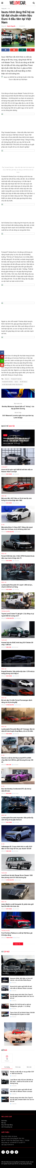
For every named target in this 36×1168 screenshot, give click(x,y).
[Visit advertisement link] (18, 393)
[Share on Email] (14, 49)
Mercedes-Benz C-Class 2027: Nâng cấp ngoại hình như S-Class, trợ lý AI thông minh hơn (17, 528)
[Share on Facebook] (5, 49)
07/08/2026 (16, 676)
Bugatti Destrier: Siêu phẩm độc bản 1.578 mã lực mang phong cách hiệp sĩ (18, 672)
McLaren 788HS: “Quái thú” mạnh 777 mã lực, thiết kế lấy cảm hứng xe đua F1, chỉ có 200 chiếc (17, 1049)
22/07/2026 (17, 937)
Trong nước (5, 611)
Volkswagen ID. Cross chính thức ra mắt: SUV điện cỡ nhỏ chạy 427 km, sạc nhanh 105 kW (16, 847)
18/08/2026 (18, 531)
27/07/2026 (16, 822)
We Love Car (9, 1024)
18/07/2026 (15, 995)
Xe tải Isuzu (23, 381)
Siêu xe (3, 495)
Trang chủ (3, 8)
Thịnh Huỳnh (9, 937)
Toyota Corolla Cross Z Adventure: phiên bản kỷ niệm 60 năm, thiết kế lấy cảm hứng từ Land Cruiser (17, 1137)
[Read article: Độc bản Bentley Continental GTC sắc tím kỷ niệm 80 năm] (18, 776)
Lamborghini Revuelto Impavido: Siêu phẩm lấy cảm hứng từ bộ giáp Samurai (17, 819)
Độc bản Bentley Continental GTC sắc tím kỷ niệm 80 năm (16, 790)
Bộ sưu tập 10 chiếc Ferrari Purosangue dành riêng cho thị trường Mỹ (16, 701)
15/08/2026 (16, 589)
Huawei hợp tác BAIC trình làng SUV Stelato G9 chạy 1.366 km (17, 643)
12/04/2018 (22, 26)
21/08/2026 (16, 474)
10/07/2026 (17, 1081)
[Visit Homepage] (18, 3)
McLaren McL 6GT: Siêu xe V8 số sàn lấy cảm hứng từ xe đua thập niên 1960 (16, 499)
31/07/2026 (15, 764)
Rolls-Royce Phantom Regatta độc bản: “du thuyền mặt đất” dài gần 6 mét (16, 1107)
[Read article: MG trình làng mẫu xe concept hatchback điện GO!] (18, 1006)
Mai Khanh (8, 793)
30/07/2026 (15, 793)
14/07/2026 (17, 1024)
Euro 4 (7, 379)
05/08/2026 (18, 704)
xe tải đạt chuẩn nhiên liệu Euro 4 (12, 384)
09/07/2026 (15, 1110)
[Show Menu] (2, 3)
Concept (4, 467)
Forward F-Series (16, 379)
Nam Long (10, 443)
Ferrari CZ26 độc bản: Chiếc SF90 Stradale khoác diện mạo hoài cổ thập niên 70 (18, 557)
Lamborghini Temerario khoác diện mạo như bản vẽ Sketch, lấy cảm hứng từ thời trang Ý (17, 963)
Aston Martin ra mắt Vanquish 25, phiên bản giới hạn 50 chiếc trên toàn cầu (17, 905)
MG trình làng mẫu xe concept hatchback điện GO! (16, 1020)
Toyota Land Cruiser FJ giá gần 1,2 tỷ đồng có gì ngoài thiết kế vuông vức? (17, 615)
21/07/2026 (18, 966)
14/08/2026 (18, 618)
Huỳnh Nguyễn (11, 26)
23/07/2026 (16, 908)
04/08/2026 (16, 733)
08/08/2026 (15, 647)
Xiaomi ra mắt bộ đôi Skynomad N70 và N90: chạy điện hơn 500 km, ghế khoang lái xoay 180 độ (17, 760)
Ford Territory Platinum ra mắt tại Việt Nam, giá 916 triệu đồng (16, 934)
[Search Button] (34, 3)
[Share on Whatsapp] (22, 49)
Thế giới (4, 640)
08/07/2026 (15, 1141)
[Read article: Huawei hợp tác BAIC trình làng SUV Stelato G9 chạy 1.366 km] (18, 629)
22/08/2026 (17, 443)
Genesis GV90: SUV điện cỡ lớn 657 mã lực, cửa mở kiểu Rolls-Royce (16, 439)
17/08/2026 (16, 560)
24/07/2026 (15, 851)
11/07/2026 (16, 1053)
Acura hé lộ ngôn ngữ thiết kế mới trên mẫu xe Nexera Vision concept (17, 470)
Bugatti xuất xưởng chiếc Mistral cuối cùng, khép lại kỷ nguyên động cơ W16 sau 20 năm (17, 992)
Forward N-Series (7, 381)
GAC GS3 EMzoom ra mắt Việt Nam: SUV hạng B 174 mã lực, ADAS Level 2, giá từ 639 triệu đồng (17, 1078)
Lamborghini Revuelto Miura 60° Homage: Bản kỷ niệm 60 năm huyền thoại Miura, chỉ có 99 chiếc (18, 730)
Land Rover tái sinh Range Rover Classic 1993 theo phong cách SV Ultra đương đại (17, 876)
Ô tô (9, 8)
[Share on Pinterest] (31, 49)
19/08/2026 (16, 503)
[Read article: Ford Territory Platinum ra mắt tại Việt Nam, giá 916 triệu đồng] (18, 920)
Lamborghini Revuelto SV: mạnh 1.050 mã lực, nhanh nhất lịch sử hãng (16, 586)
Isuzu (16, 381)
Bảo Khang (9, 474)
